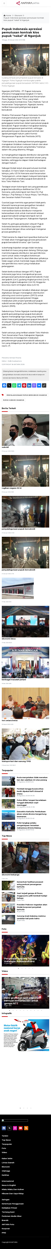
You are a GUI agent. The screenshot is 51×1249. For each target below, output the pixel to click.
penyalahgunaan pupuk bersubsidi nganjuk (27, 395)
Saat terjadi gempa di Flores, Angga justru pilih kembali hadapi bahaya (32, 895)
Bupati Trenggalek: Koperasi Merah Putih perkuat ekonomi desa (25, 637)
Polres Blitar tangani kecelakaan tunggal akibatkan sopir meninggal (31, 802)
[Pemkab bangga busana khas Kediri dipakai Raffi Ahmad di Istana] (8, 792)
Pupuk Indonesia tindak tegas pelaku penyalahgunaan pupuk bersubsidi (20, 568)
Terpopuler (7, 770)
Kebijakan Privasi (9, 1208)
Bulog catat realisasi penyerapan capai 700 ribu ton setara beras (25, 719)
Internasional (8, 1181)
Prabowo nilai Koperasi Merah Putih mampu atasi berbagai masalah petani (25, 678)
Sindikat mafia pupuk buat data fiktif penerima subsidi (24, 446)
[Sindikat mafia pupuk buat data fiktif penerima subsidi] (25, 430)
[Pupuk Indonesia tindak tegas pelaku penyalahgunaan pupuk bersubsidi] (25, 552)
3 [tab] (25, 968)
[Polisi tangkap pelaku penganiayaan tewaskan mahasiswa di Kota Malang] (8, 826)
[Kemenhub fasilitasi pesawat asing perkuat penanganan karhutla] (8, 885)
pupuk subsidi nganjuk (13, 400)
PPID (4, 1233)
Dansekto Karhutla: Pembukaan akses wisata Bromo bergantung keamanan (31, 814)
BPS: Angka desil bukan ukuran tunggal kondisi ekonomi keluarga (24, 873)
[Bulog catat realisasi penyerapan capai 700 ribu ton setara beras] (25, 703)
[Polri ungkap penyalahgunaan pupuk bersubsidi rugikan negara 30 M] (25, 471)
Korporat (6, 1229)
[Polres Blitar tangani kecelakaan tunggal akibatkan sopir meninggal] (8, 803)
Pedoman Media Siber (12, 1216)
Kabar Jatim (7, 1158)
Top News (7, 836)
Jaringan (5, 1200)
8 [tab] (34, 1010)
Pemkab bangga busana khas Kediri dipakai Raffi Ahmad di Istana (30, 791)
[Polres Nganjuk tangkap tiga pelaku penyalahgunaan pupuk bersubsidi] (25, 511)
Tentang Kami (8, 1212)
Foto (4, 929)
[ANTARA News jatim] (28, 3)
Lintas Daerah (8, 1163)
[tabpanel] (25, 951)
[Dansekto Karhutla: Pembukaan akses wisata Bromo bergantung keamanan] (8, 815)
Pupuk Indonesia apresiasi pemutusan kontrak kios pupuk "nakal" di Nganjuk (24, 19)
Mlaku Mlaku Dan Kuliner (13, 1189)
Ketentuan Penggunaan (13, 1204)
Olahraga (6, 1171)
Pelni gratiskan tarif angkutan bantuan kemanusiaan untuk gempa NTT (22, 1000)
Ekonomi (18, 15)
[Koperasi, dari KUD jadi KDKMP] (18, 588)
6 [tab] (27, 1010)
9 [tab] (38, 1010)
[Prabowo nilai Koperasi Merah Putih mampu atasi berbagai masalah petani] (25, 662)
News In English (9, 1185)
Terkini (5, 1136)
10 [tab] (41, 1010)
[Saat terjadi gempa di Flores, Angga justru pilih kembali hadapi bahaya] (8, 897)
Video (5, 971)
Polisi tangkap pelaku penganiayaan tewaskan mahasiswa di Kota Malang (29, 825)
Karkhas (5, 1175)
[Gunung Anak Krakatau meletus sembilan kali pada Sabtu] (8, 919)
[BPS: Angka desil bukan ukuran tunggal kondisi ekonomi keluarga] (25, 857)
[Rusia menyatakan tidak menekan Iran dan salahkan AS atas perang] (8, 781)
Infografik (7, 1013)
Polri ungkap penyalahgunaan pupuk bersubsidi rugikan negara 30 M (25, 486)
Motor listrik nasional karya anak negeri (23, 1099)
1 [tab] (18, 968)
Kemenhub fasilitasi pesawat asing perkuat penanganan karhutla (30, 884)
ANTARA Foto (8, 1224)
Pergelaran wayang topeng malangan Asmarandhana (20, 960)
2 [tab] (22, 968)
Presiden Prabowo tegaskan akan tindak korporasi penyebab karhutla (32, 907)
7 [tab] (31, 1010)
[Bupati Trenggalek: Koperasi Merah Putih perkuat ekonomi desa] (25, 621)
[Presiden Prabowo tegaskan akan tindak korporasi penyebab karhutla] (8, 908)
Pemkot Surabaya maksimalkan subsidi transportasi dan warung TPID (21, 760)
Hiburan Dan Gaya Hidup (13, 1194)
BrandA (5, 1220)
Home (8, 15)
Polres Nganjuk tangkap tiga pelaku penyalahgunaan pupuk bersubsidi (19, 527)
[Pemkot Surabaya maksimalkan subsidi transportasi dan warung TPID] (25, 744)
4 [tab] (29, 968)
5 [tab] (32, 968)
